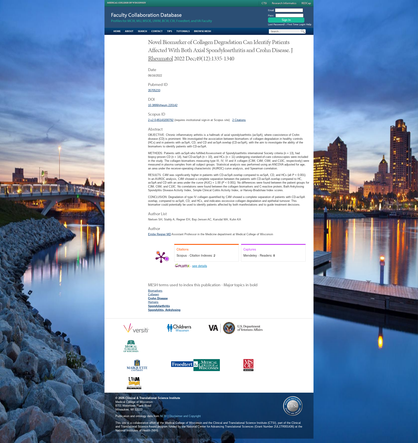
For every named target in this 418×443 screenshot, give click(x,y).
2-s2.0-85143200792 (161, 120)
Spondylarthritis (159, 306)
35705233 (154, 90)
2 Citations (239, 120)
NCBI (163, 416)
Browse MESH (202, 31)
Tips (169, 31)
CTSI (264, 3)
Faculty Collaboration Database (146, 14)
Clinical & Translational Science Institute (152, 398)
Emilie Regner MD (159, 234)
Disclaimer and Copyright (185, 416)
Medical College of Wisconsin (126, 2)
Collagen (153, 294)
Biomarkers (155, 290)
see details (199, 266)
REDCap (306, 3)
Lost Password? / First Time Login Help (289, 24)
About (129, 31)
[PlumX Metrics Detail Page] (161, 257)
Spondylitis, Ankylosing (164, 310)
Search (142, 31)
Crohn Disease (158, 298)
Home (117, 31)
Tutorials (183, 31)
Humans (153, 302)
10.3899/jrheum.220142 (162, 105)
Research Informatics (284, 3)
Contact (157, 31)
